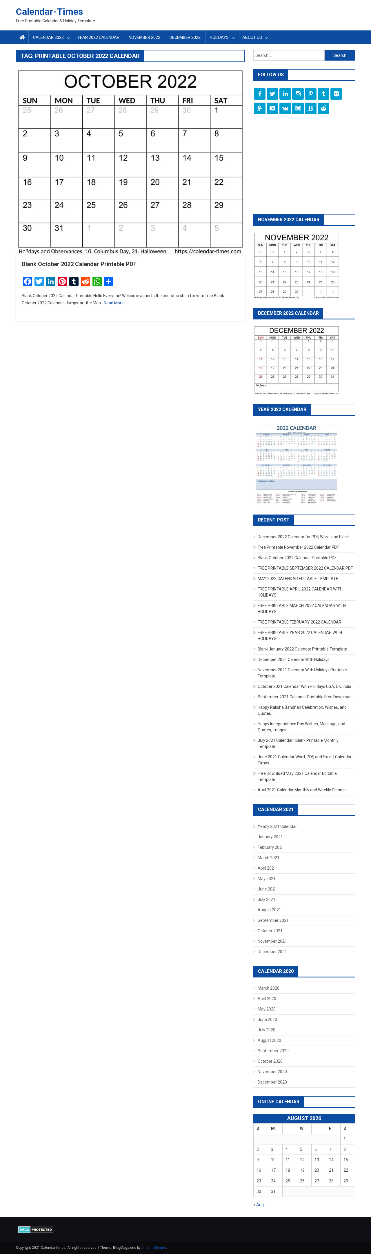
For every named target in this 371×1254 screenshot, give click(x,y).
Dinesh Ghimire (153, 1248)
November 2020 (272, 1071)
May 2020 (267, 1009)
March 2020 (268, 988)
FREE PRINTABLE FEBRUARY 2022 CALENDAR (299, 622)
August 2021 (269, 910)
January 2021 (270, 837)
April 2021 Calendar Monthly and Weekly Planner (302, 790)
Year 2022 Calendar (98, 37)
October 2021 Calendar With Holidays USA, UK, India (304, 686)
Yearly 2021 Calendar (277, 826)
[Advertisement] (304, 165)
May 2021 (267, 878)
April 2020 (267, 998)
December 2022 (185, 37)
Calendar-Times (49, 11)
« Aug (258, 1204)
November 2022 (144, 37)
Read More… (115, 303)
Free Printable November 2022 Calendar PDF (298, 547)
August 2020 (269, 1040)
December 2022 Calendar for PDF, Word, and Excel (303, 537)
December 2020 (272, 1082)
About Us (252, 37)
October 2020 (270, 1061)
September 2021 (273, 920)
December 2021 (272, 951)
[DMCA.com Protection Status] (35, 1229)
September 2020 (273, 1050)
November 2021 (272, 941)
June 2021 (267, 889)
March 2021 (268, 857)
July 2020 (266, 1030)
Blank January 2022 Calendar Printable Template (302, 649)
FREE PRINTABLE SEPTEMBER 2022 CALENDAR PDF (305, 568)
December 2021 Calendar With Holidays (294, 659)
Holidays (219, 37)
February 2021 (271, 847)
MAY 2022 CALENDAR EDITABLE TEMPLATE (298, 578)
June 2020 (267, 1019)
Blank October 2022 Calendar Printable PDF (79, 264)
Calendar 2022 (48, 37)
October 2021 (270, 930)
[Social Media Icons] (259, 94)
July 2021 (266, 899)
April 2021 (267, 868)
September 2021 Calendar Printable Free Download (305, 697)
